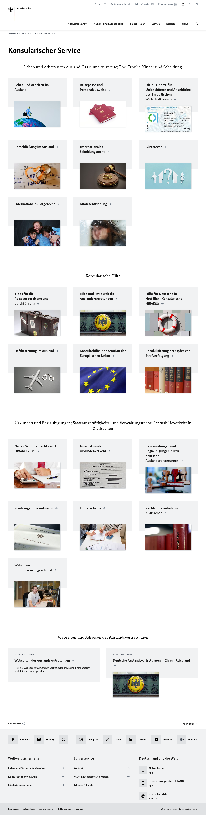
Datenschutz (29, 809)
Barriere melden (46, 809)
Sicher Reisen (137, 23)
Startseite (13, 33)
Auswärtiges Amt (77, 23)
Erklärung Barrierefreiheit (70, 809)
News (185, 23)
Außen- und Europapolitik (109, 23)
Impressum (13, 809)
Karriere (170, 23)
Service (156, 24)
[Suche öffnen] (196, 23)
